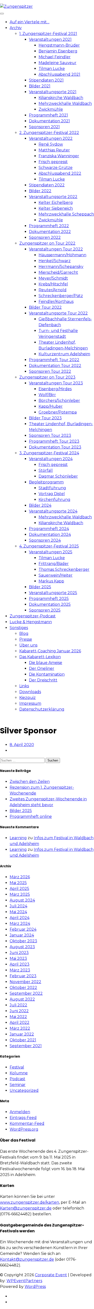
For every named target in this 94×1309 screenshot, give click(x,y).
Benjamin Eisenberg (58, 51)
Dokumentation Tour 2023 (55, 447)
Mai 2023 (18, 958)
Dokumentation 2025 (50, 604)
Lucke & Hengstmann (31, 622)
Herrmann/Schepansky (61, 266)
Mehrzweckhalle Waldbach (65, 103)
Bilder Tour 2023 (45, 418)
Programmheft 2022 (49, 226)
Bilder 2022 (40, 191)
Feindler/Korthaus (56, 301)
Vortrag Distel (52, 493)
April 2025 (19, 888)
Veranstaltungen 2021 (50, 39)
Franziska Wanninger (59, 156)
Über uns (28, 645)
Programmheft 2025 (49, 598)
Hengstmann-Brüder (59, 45)
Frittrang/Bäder (54, 563)
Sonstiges (19, 627)
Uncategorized (24, 1090)
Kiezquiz (27, 697)
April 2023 (19, 964)
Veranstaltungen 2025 (50, 552)
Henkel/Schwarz (55, 260)
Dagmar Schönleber (58, 476)
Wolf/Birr (47, 394)
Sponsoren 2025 (44, 610)
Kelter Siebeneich (56, 208)
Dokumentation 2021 (49, 121)
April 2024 (19, 917)
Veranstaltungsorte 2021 (52, 92)
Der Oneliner (41, 668)
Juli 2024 (18, 906)
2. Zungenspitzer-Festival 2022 (49, 132)
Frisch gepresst (53, 161)
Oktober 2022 (23, 987)
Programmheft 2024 (49, 528)
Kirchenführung (54, 499)
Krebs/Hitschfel (53, 284)
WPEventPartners (24, 1280)
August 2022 (22, 999)
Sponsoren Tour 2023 (50, 435)
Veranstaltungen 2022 (51, 138)
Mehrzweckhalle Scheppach (66, 214)
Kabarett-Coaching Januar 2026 (50, 651)
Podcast (17, 1079)
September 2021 (26, 1046)
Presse (25, 639)
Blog (23, 633)
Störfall (46, 470)
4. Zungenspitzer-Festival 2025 (49, 546)
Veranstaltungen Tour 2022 (56, 249)
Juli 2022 (18, 1005)
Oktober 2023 (23, 941)
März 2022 (20, 1028)
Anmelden (20, 1112)
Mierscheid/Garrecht (58, 272)
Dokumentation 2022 (50, 231)
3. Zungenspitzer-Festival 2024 (49, 453)
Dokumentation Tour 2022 (55, 365)
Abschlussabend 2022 (60, 173)
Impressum (30, 703)
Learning (18, 838)
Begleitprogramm (46, 482)
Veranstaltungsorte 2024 (53, 511)
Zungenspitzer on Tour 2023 (47, 377)
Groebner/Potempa (58, 412)
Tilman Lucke (52, 68)
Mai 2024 (18, 912)
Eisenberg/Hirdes (55, 389)
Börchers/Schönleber (59, 400)
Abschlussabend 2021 (59, 74)
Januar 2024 (22, 935)
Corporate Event (51, 1275)
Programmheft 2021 (48, 115)
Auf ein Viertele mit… (29, 22)
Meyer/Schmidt (53, 278)
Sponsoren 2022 (45, 237)
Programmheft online (31, 816)
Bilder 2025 (40, 587)
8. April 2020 (22, 744)
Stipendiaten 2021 (46, 80)
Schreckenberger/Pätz (61, 295)
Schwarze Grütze (56, 167)
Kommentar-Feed (27, 1123)
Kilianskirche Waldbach (61, 97)
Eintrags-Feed (23, 1117)
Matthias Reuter (54, 150)
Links (24, 686)
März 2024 (20, 923)
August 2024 (22, 900)
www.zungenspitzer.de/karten (29, 1202)
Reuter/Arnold (53, 290)
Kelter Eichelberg (56, 202)
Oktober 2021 (23, 1040)
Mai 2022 (18, 1016)
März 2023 (20, 970)
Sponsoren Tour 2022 (50, 371)
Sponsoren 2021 (44, 126)
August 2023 (22, 946)
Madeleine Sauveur (57, 62)
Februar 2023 (23, 976)
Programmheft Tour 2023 (54, 441)
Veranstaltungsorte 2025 (53, 592)
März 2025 (20, 894)
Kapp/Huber (51, 406)
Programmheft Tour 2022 (54, 359)
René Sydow (51, 144)
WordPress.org (24, 1129)
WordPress (35, 1286)
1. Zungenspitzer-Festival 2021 (48, 33)
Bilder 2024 (40, 505)
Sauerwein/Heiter (56, 575)
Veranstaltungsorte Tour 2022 (58, 313)
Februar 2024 (23, 929)
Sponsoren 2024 (45, 540)
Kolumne (19, 1073)
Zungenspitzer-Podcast (33, 616)
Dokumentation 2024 (50, 534)
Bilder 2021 (39, 86)
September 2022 (26, 993)
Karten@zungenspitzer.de (26, 1208)
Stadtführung (52, 488)
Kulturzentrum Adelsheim (64, 354)
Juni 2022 (19, 1011)
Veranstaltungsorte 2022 (53, 196)
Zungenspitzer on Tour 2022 (47, 243)
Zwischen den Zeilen (30, 781)
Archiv (16, 27)
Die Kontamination (47, 674)
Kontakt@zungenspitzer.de (27, 1259)
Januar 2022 (22, 1034)
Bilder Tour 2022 (45, 307)
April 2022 (19, 1022)
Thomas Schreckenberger (64, 569)
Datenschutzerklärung (41, 709)
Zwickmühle (51, 109)
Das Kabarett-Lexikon (40, 656)
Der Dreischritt (43, 680)
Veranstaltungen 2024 (51, 458)
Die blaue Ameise (45, 662)
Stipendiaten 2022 (47, 185)
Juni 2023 (19, 952)
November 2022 (25, 981)
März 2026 (20, 877)
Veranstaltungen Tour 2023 (56, 383)
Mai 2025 (18, 882)
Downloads (30, 691)
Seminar (18, 1084)
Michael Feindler (55, 57)
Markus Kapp (51, 581)
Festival (17, 1067)
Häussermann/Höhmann (62, 255)
